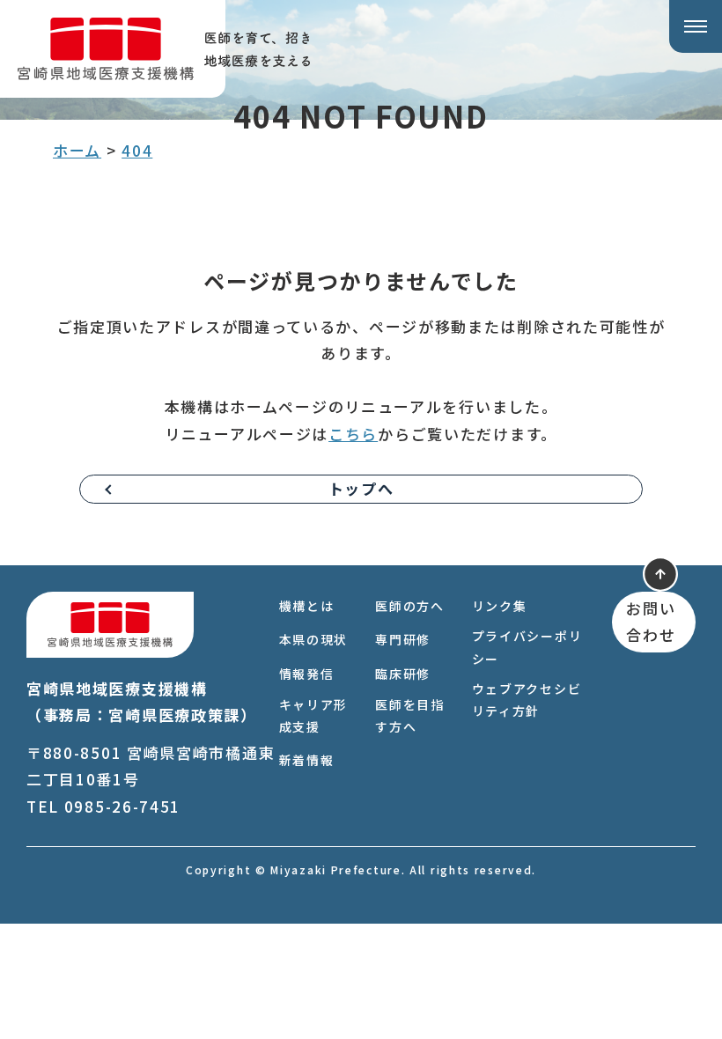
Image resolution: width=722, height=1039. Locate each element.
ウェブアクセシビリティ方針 (527, 699)
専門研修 (403, 639)
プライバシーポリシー (527, 647)
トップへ (361, 488)
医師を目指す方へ (410, 715)
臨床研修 (403, 673)
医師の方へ (410, 606)
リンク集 (499, 606)
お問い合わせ (650, 621)
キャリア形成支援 (314, 715)
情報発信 (307, 673)
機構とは (307, 606)
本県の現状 (314, 639)
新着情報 (307, 760)
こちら (353, 434)
